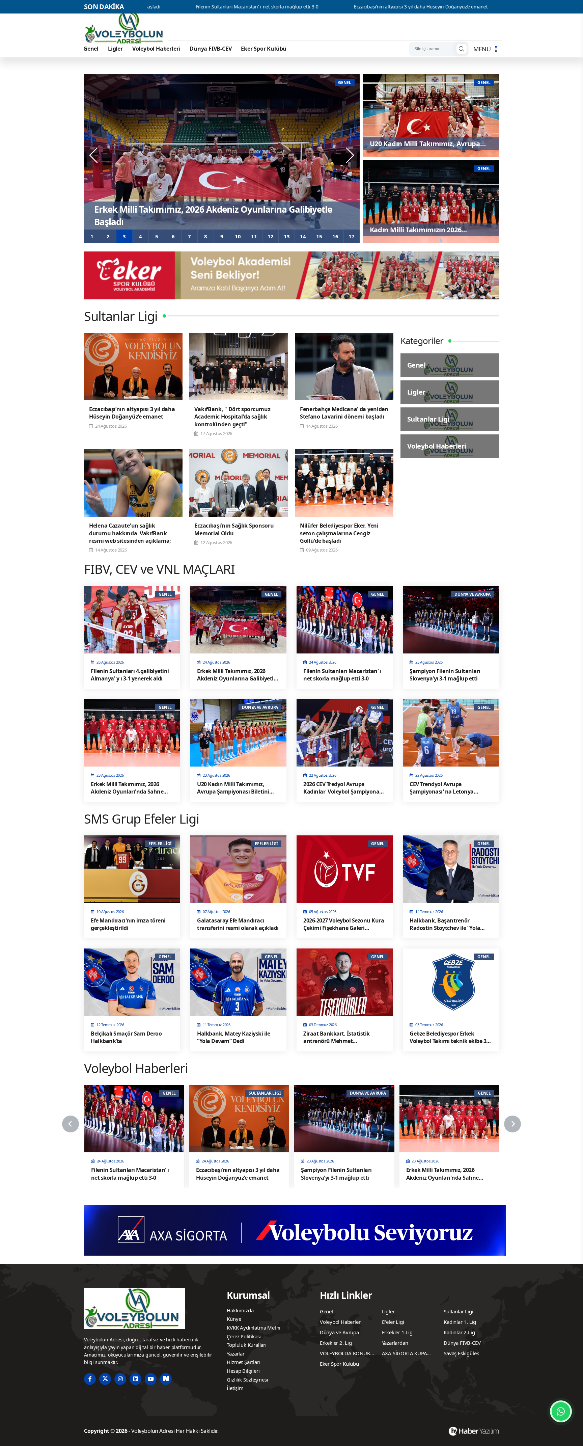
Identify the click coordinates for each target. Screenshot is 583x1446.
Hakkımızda (240, 1310)
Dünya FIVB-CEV (210, 48)
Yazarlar (235, 1353)
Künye (234, 1318)
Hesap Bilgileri (243, 1370)
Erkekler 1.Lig (397, 1332)
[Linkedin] (135, 1379)
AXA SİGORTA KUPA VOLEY (404, 1354)
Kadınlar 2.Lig (459, 1332)
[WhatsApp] (561, 1411)
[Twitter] (105, 1379)
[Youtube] (151, 1379)
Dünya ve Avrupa (339, 1332)
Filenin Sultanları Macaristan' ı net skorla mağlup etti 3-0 (156, 6)
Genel (91, 48)
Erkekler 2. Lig (336, 1342)
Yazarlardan (395, 1342)
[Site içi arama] (461, 49)
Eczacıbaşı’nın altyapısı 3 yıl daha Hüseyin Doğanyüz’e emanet (320, 6)
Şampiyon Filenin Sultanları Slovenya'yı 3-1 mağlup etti (481, 6)
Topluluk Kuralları (246, 1344)
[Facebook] (90, 1379)
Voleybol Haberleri (156, 48)
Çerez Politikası (244, 1336)
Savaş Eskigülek (461, 1353)
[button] (92, 236)
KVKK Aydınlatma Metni (253, 1327)
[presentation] (94, 155)
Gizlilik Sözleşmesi (247, 1379)
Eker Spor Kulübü (263, 48)
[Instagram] (120, 1379)
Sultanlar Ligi (458, 1311)
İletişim (235, 1388)
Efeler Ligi (393, 1321)
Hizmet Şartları (243, 1362)
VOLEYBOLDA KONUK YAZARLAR (345, 1354)
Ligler (115, 48)
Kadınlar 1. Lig (460, 1321)
